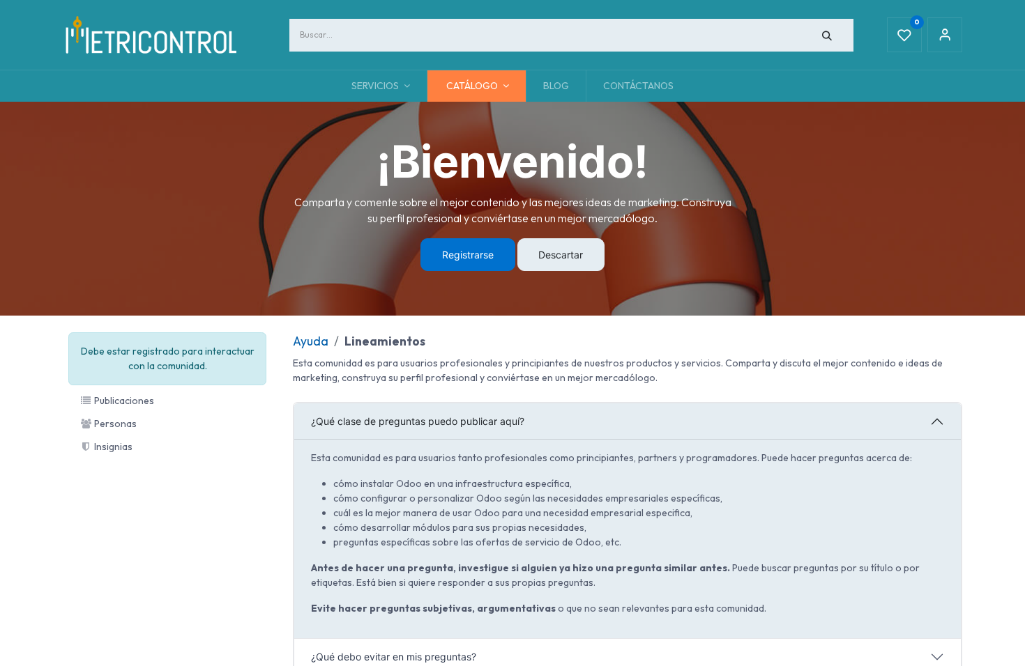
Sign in (944, 34)
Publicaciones (123, 400)
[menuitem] (556, 86)
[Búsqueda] (827, 35)
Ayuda (310, 341)
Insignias (112, 446)
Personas (114, 423)
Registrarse (468, 255)
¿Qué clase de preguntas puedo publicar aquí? (417, 421)
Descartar (560, 255)
